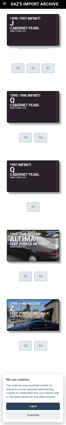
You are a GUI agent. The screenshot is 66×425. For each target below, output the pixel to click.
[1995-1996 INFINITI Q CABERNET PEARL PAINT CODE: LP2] (33, 121)
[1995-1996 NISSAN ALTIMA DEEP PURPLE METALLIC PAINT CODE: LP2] (33, 260)
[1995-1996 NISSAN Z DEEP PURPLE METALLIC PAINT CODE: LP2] (33, 329)
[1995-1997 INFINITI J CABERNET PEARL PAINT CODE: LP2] (33, 44)
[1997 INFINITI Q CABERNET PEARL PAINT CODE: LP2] (33, 191)
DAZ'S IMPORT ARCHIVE (34, 4)
